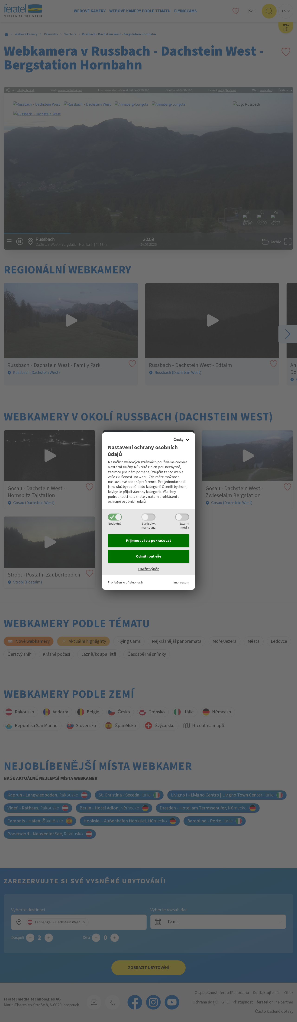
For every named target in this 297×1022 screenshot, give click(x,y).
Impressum (181, 582)
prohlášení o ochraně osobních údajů (144, 499)
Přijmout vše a (148, 540)
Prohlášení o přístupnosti (125, 582)
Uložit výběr (148, 569)
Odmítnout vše (148, 556)
